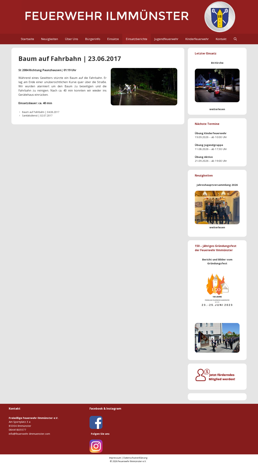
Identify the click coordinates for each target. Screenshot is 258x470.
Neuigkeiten (49, 39)
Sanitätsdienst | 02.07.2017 (37, 115)
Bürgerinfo (92, 39)
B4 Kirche (217, 62)
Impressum (115, 457)
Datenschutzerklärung (135, 457)
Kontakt (221, 39)
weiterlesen (217, 109)
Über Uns (71, 39)
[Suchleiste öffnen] (235, 39)
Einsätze (113, 39)
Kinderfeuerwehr (197, 39)
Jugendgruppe (213, 145)
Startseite (27, 39)
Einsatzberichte (136, 39)
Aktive (208, 157)
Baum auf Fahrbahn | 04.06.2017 (40, 112)
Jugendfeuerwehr (166, 39)
